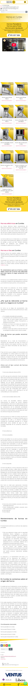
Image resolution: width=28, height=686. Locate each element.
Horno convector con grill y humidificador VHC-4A (21, 167)
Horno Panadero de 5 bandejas (21, 120)
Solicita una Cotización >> (7, 100)
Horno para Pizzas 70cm (21, 98)
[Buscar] (26, 12)
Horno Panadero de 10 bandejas (7, 143)
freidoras (3, 265)
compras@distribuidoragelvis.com (8, 656)
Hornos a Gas (6, 250)
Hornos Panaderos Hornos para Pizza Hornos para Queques (14, 26)
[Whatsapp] (9, 645)
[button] (25, 2)
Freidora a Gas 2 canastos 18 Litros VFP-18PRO (7, 191)
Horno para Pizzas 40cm (7, 120)
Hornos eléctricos (8, 223)
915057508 (3, 659)
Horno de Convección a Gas (21, 143)
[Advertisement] (14, 66)
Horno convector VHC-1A (7, 166)
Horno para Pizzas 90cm (7, 98)
